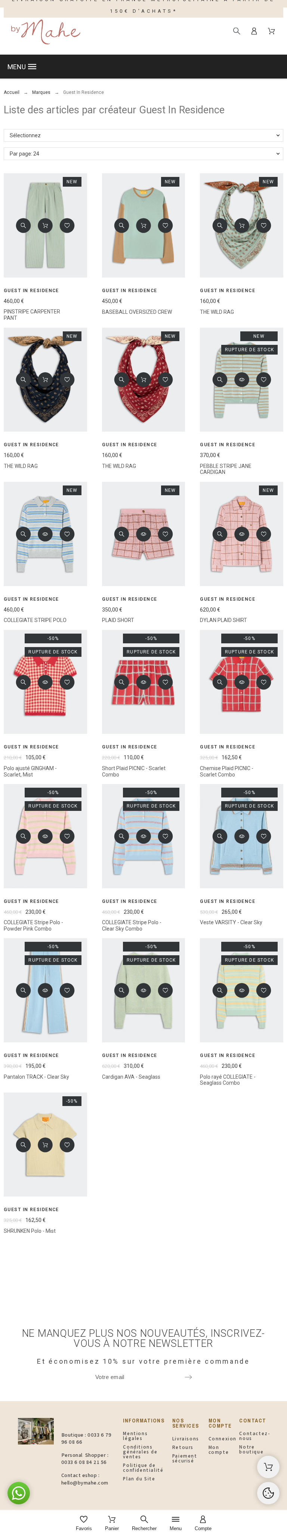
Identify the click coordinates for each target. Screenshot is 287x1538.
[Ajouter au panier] (45, 225)
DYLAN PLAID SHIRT (223, 620)
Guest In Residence (31, 290)
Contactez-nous (254, 1436)
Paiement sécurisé (184, 1458)
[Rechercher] (236, 31)
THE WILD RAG (217, 312)
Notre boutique (251, 1449)
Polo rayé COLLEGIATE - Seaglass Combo (228, 1080)
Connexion (223, 1439)
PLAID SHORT (118, 620)
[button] (143, 66)
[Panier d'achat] (268, 1467)
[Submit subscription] (188, 1377)
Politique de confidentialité (143, 1467)
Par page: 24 (24, 154)
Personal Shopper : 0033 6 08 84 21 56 (85, 1459)
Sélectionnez (25, 135)
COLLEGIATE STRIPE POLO (35, 620)
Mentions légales (135, 1436)
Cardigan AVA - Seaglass (131, 1077)
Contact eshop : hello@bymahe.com (84, 1479)
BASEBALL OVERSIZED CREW (137, 312)
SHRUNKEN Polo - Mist (30, 1231)
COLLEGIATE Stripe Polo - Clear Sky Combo (131, 925)
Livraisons (185, 1439)
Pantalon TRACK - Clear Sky (36, 1077)
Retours (183, 1447)
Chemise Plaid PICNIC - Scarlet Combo (226, 771)
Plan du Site (139, 1479)
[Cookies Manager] (268, 1493)
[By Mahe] (44, 31)
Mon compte (219, 1449)
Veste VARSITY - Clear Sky (231, 922)
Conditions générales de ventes (140, 1452)
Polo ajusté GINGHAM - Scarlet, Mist (30, 771)
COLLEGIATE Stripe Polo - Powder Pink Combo (33, 925)
